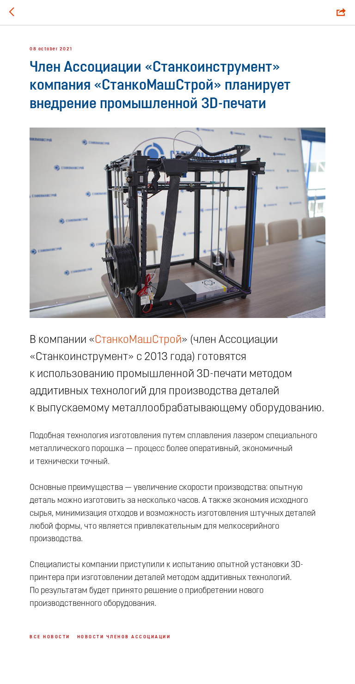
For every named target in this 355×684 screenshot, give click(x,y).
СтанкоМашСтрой (138, 340)
